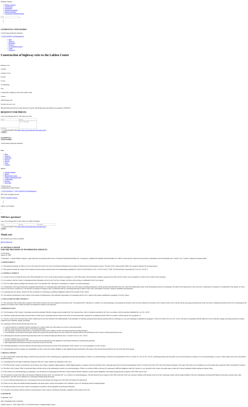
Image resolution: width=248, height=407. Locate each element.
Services (11, 45)
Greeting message (10, 172)
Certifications (9, 179)
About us (11, 41)
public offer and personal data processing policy (31, 130)
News (6, 163)
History (7, 174)
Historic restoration (10, 12)
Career (11, 48)
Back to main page (6, 242)
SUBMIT (4, 132)
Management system (11, 176)
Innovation (8, 183)
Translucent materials (11, 10)
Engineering (8, 8)
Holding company (10, 5)
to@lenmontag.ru (31, 191)
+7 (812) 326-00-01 (19, 191)
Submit (4, 228)
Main (10, 39)
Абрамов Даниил (11, 198)
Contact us (12, 50)
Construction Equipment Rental (14, 13)
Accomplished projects (15, 46)
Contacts (7, 165)
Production (12, 43)
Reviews (7, 181)
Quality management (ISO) (13, 177)
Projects (7, 161)
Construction (8, 6)
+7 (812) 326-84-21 (7, 191)
